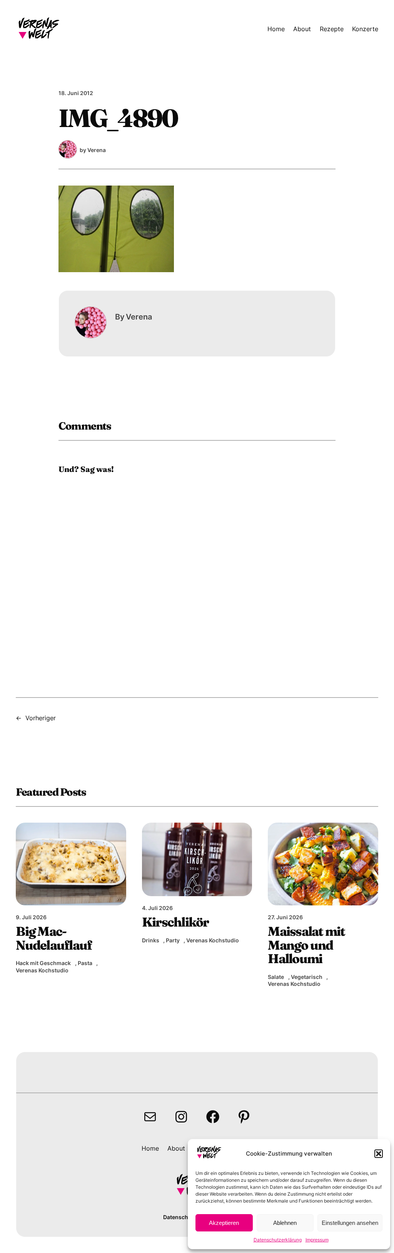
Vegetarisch (306, 977)
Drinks (150, 940)
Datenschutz (180, 1217)
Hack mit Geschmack (43, 963)
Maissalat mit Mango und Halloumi (306, 945)
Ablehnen (285, 1223)
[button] (378, 1154)
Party (173, 940)
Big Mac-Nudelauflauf (54, 938)
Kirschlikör (175, 922)
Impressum (317, 1240)
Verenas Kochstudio (42, 970)
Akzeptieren (224, 1223)
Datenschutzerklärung (278, 1240)
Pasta (85, 963)
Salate (276, 977)
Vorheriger (40, 718)
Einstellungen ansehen (350, 1223)
